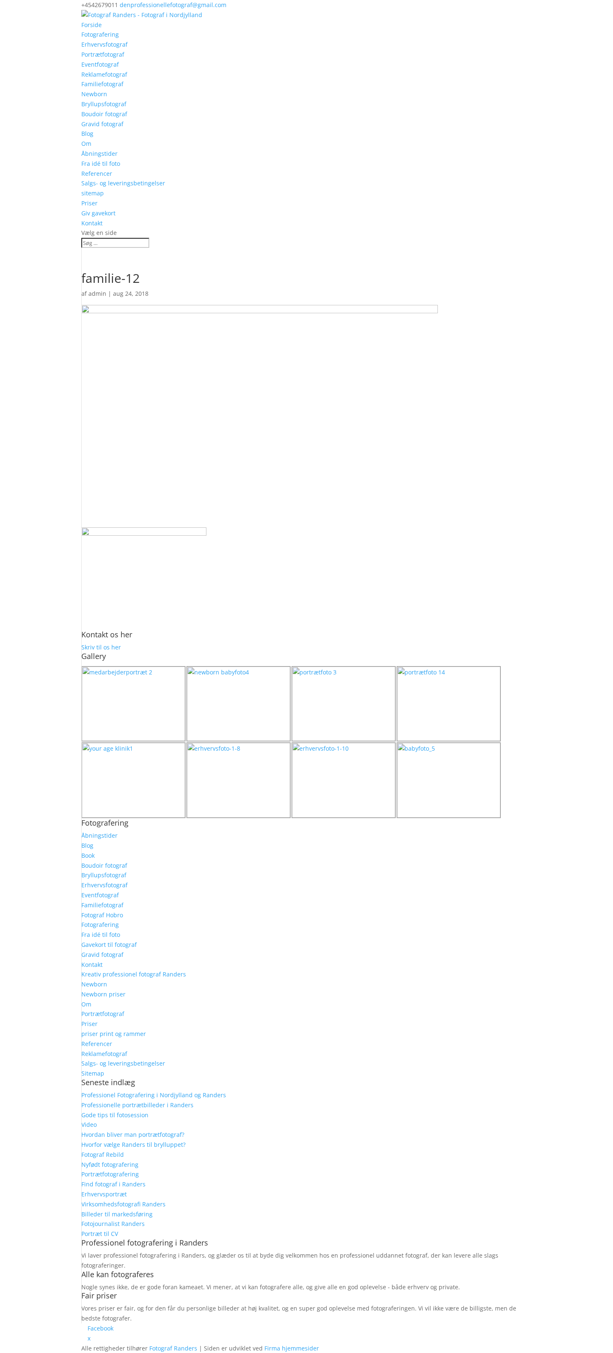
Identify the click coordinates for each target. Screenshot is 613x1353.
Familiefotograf (102, 84)
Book (88, 855)
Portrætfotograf (102, 54)
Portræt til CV (99, 1234)
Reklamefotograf (104, 74)
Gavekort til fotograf (109, 945)
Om (86, 143)
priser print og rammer (113, 1034)
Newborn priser (103, 994)
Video (89, 1124)
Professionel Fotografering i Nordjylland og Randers (153, 1095)
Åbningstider (99, 153)
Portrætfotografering (110, 1174)
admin (97, 293)
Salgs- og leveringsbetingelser (123, 183)
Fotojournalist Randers (113, 1224)
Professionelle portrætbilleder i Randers (137, 1105)
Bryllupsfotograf (103, 104)
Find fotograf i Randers (113, 1184)
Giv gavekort (98, 213)
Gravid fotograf (102, 124)
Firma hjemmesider (291, 1348)
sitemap (92, 193)
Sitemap (92, 1073)
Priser (89, 203)
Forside (91, 25)
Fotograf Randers (173, 1348)
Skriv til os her (101, 647)
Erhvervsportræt (104, 1194)
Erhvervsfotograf (104, 44)
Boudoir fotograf (104, 114)
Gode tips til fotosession (114, 1115)
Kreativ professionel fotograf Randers (133, 974)
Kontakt (92, 223)
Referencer (96, 173)
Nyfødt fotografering (109, 1164)
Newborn (94, 94)
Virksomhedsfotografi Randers (123, 1204)
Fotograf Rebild (102, 1154)
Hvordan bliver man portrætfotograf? (132, 1134)
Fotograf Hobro (102, 915)
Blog (87, 133)
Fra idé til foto (100, 163)
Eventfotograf (100, 64)
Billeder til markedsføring (117, 1214)
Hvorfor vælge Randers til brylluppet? (133, 1144)
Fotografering (100, 34)
